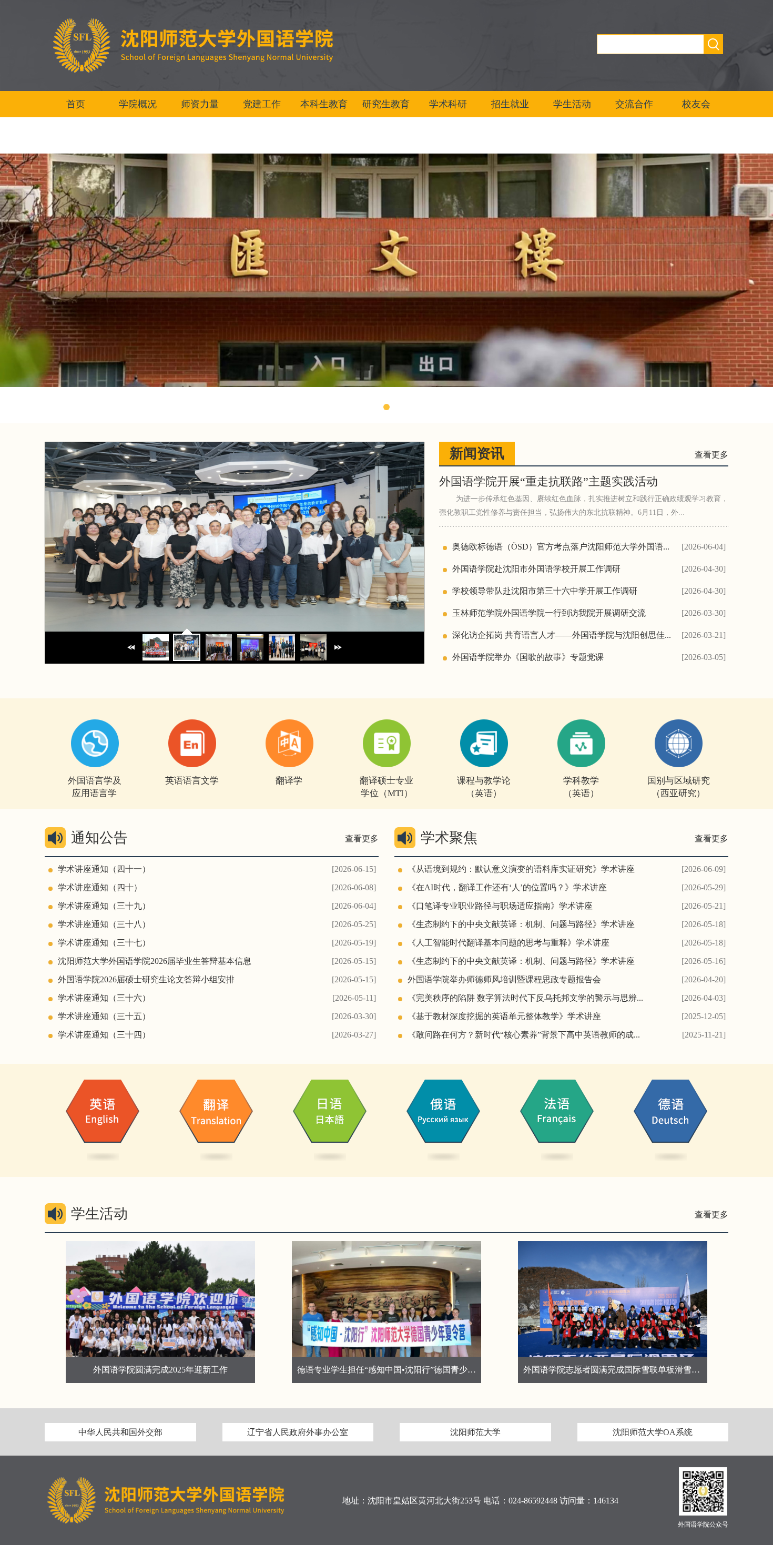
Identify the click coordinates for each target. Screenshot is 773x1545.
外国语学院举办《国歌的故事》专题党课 (528, 657)
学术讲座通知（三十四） (104, 1034)
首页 (75, 104)
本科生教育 (324, 104)
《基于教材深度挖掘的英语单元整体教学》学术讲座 (504, 1016)
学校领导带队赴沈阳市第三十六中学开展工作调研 (544, 590)
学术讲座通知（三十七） (104, 942)
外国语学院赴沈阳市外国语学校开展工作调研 (536, 568)
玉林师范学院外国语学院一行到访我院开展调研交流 (549, 612)
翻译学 (289, 781)
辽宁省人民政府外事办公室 (297, 1432)
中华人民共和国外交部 (120, 1432)
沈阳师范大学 (475, 1432)
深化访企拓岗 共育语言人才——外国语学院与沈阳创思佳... (561, 635)
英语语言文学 (192, 781)
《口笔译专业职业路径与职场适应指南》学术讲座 (500, 905)
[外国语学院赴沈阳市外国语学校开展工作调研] (234, 628)
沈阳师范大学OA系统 (653, 1432)
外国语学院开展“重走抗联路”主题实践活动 (548, 481)
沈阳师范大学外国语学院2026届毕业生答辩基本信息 (154, 961)
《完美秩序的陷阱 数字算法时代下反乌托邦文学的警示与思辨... (525, 997)
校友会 (696, 104)
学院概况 (138, 104)
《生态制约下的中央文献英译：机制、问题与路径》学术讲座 (521, 924)
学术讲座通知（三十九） (104, 905)
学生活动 (572, 104)
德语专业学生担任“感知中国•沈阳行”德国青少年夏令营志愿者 (185, 1369)
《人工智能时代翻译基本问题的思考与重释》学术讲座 (508, 942)
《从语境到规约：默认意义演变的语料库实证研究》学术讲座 (521, 869)
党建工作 (262, 104)
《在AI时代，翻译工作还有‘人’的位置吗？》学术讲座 (507, 887)
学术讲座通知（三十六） (104, 997)
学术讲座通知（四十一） (104, 869)
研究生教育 (386, 104)
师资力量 (200, 104)
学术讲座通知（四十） (100, 887)
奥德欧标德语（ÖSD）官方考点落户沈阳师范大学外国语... (560, 546)
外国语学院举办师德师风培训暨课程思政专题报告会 (504, 979)
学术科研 (448, 104)
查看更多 (711, 454)
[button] (376, 407)
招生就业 (510, 104)
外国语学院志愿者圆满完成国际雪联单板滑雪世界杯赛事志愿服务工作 (427, 1369)
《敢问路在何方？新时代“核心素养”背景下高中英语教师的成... (524, 1034)
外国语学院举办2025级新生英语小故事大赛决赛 (612, 1369)
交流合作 (634, 104)
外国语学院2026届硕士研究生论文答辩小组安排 (146, 979)
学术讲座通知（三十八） (104, 924)
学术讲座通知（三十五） (104, 1016)
